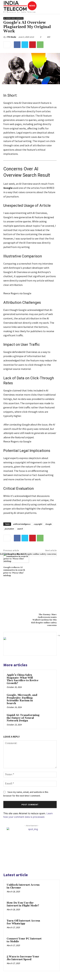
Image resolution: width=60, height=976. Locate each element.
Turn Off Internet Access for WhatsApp (23, 922)
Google (48, 524)
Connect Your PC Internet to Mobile (24, 940)
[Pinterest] (32, 44)
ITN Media (11, 37)
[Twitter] (25, 44)
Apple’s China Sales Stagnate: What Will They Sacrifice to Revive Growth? (22, 679)
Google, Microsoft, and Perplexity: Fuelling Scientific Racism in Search (22, 699)
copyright (38, 524)
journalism (9, 528)
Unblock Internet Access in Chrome (23, 886)
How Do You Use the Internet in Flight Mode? (23, 904)
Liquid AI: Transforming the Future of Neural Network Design (23, 718)
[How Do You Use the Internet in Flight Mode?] (50, 907)
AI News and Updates (13, 18)
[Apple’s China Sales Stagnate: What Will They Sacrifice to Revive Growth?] (47, 679)
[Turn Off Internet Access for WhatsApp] (50, 925)
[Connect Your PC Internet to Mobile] (50, 943)
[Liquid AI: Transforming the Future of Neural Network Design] (47, 719)
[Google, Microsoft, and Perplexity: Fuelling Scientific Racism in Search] (47, 699)
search (20, 528)
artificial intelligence (21, 524)
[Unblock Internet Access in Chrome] (50, 889)
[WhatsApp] (40, 44)
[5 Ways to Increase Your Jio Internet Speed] (50, 961)
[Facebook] (17, 44)
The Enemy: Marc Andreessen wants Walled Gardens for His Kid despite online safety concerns (44, 620)
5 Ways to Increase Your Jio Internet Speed (23, 958)
